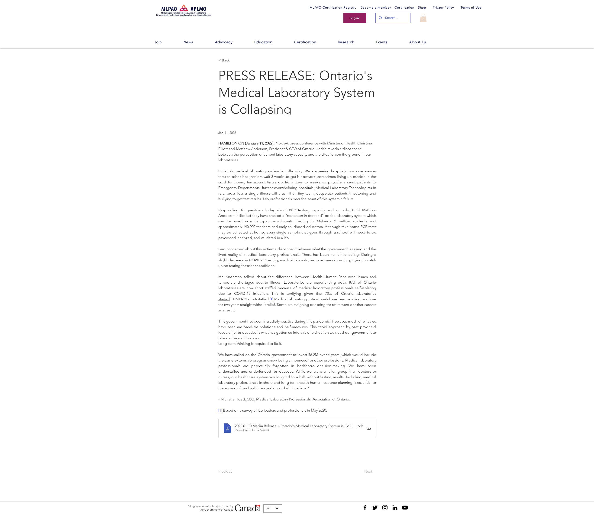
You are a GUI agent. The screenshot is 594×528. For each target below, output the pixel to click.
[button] (423, 18)
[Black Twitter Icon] (374, 507)
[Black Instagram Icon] (384, 507)
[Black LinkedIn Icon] (394, 507)
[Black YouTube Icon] (404, 507)
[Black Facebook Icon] (365, 507)
